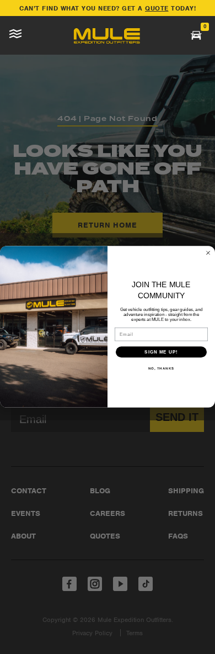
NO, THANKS (161, 369)
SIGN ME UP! (161, 352)
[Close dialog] (208, 253)
